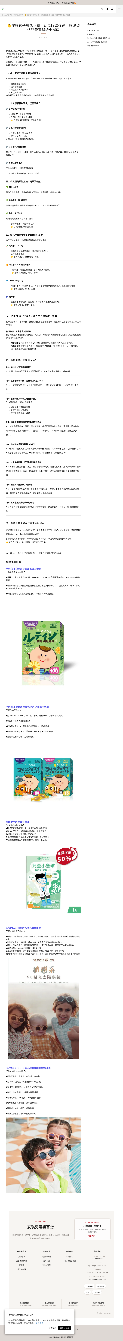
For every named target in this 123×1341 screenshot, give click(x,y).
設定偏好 (52, 1328)
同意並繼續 (64, 1328)
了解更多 (39, 1322)
